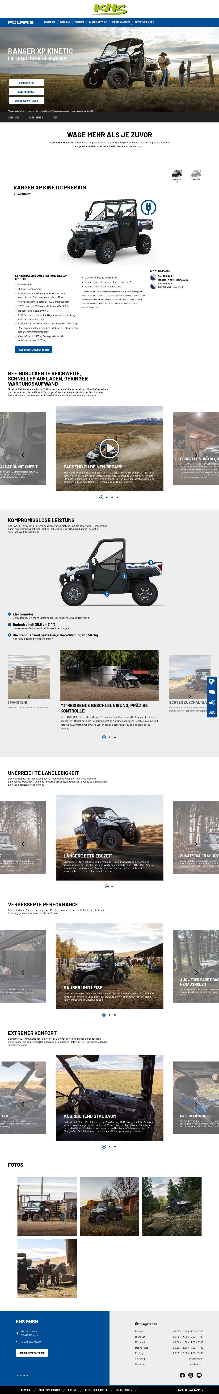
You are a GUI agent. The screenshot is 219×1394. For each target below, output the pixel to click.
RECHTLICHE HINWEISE (96, 1390)
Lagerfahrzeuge (98, 22)
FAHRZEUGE (49, 22)
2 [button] (107, 497)
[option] (109, 448)
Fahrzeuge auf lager (26, 100)
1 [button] (101, 497)
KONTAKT (72, 1390)
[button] (23, 454)
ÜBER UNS (65, 22)
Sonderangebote (121, 22)
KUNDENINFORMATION (49, 1390)
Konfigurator (26, 82)
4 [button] (118, 497)
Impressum (22, 1375)
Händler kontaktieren (32, 1353)
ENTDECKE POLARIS (144, 22)
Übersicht (13, 117)
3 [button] (112, 497)
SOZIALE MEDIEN (124, 1390)
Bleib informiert (26, 91)
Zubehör (79, 22)
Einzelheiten (36, 117)
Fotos (56, 117)
